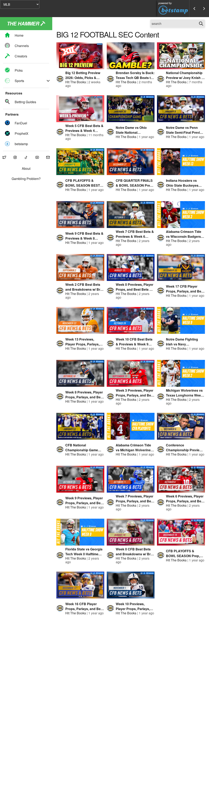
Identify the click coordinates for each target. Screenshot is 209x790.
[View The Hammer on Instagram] (15, 157)
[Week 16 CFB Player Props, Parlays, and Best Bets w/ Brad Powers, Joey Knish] (80, 585)
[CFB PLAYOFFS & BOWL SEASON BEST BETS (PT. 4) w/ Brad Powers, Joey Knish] (80, 161)
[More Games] (204, 8)
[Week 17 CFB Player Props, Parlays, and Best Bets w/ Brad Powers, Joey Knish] (181, 267)
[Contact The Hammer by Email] (48, 157)
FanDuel (21, 123)
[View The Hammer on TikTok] (26, 157)
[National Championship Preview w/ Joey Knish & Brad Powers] (181, 55)
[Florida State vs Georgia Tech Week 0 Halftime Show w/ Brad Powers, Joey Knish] (80, 532)
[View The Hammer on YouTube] (37, 157)
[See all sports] (48, 81)
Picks (19, 70)
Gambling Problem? (26, 179)
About (26, 168)
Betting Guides (25, 102)
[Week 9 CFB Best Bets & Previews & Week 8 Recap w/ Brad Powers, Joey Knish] (80, 214)
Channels (22, 45)
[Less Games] (194, 8)
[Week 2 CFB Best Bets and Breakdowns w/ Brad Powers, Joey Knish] (80, 267)
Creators (21, 56)
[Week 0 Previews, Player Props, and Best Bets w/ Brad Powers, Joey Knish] (131, 267)
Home (19, 35)
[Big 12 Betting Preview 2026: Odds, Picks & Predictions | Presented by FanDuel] (80, 55)
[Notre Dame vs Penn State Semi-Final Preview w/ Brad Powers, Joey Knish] (181, 108)
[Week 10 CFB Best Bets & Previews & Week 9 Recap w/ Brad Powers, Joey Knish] (131, 320)
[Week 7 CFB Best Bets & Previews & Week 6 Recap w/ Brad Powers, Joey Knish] (131, 214)
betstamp (21, 143)
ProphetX (21, 133)
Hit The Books (75, 82)
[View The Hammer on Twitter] (4, 157)
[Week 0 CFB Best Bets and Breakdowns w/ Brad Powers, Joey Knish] (131, 532)
